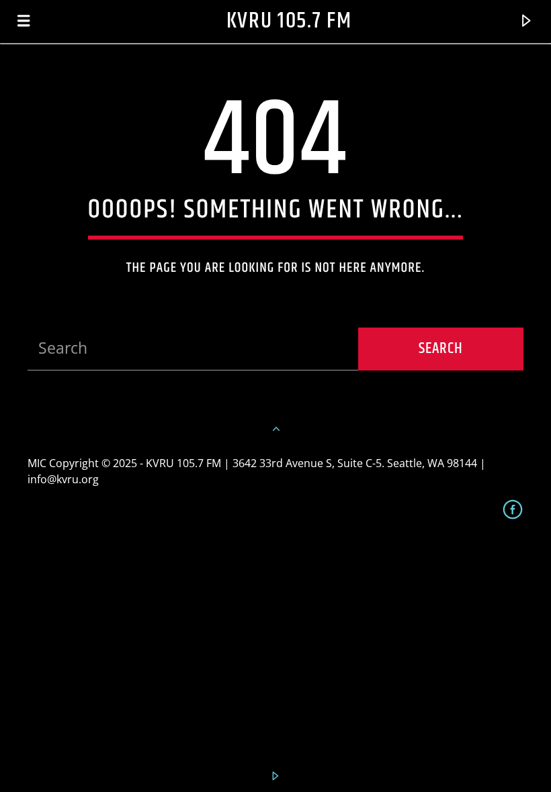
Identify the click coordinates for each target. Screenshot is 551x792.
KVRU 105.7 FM (289, 21)
